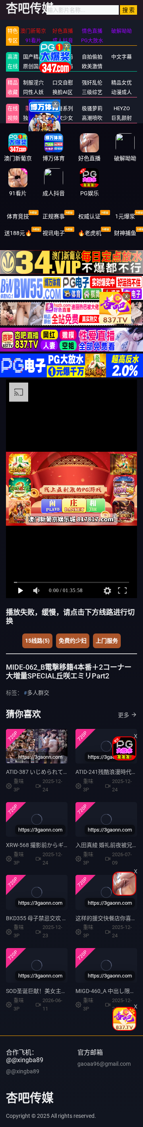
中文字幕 (121, 57)
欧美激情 (92, 66)
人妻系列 (62, 108)
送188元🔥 (18, 233)
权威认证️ (89, 216)
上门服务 (107, 640)
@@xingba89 (22, 1071)
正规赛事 (54, 216)
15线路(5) (37, 640)
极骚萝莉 (92, 108)
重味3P (33, 108)
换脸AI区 (62, 92)
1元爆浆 (125, 216)
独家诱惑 (33, 118)
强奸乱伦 (92, 82)
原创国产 (33, 66)
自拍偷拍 (92, 57)
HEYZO (122, 108)
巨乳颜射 (121, 118)
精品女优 (121, 82)
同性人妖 (33, 92)
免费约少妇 (73, 640)
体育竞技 (18, 216)
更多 (123, 715)
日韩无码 (62, 66)
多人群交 (38, 693)
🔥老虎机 (89, 233)
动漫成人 (121, 92)
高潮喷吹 (92, 118)
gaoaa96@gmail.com (104, 1064)
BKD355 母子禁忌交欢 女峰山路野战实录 (56, 918)
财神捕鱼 (125, 233)
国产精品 (33, 57)
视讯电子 (54, 233)
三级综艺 (92, 92)
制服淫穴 (33, 82)
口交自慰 (62, 82)
